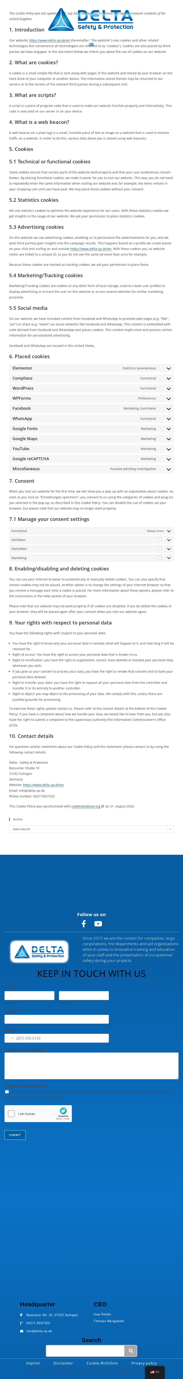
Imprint (33, 1363)
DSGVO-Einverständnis (26, 1086)
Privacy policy (144, 1363)
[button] (91, 44)
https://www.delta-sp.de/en (90, 249)
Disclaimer (63, 1363)
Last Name (66, 1003)
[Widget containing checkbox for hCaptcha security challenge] (38, 1113)
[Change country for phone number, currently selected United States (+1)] (9, 1038)
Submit (15, 1135)
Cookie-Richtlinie (102, 1363)
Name (11, 988)
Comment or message (25, 1049)
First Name (11, 1003)
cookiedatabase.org (85, 806)
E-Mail (11, 1011)
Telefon (12, 1030)
